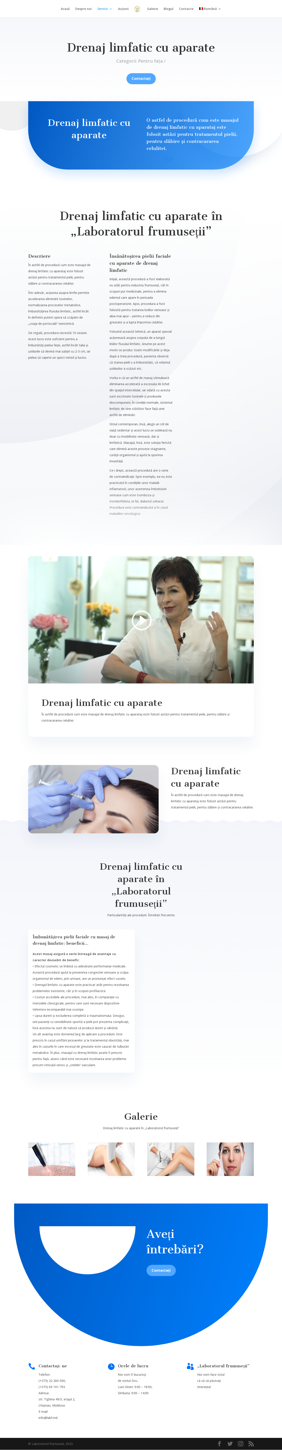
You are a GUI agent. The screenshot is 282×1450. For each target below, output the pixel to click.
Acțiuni (123, 9)
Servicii (102, 9)
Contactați (141, 78)
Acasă (65, 9)
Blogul (168, 9)
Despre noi (83, 9)
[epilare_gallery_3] (170, 1175)
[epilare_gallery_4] (230, 1175)
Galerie (152, 9)
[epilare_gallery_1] (51, 1175)
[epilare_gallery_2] (111, 1175)
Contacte (186, 9)
